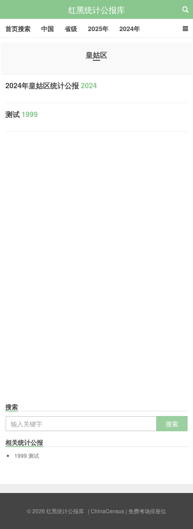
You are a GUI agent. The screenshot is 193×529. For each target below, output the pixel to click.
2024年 (129, 28)
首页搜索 (18, 28)
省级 (71, 28)
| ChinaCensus (106, 511)
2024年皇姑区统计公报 (51, 85)
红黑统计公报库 (96, 9)
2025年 (98, 28)
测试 (21, 114)
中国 (47, 28)
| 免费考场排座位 (145, 511)
